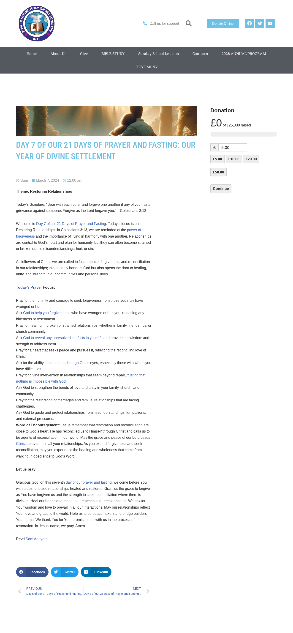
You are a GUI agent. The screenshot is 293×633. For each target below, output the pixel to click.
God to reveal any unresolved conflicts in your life (63, 338)
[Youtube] (270, 23)
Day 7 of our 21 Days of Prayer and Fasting (71, 224)
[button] (189, 23)
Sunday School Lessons (158, 53)
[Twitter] (259, 23)
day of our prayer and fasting (89, 482)
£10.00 (233, 159)
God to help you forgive (42, 313)
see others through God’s (69, 363)
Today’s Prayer (29, 287)
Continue (221, 189)
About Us (58, 53)
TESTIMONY (147, 66)
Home (32, 53)
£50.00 (218, 172)
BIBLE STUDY (113, 53)
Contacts (200, 53)
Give (84, 53)
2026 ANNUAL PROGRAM (244, 53)
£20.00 (251, 159)
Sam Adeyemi (37, 539)
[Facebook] (249, 23)
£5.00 (217, 159)
